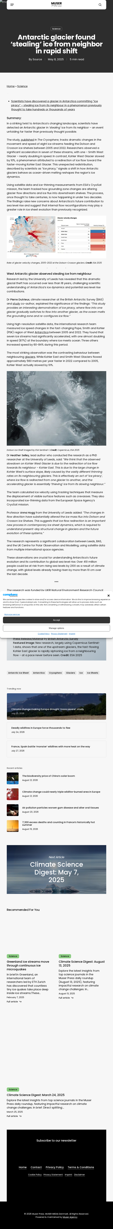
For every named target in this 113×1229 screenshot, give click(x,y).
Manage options (56, 628)
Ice (81, 672)
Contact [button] (36, 1167)
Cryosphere (55, 672)
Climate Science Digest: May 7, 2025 (56, 869)
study (16, 303)
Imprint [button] (68, 1174)
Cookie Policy (44, 634)
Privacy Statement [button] (53, 1174)
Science (56, 28)
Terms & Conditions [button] (81, 1167)
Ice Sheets (92, 672)
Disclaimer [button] (79, 1174)
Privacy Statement (59, 634)
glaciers (30, 357)
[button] (108, 595)
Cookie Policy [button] (35, 1174)
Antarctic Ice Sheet (18, 672)
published (27, 140)
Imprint (72, 634)
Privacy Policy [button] (55, 1167)
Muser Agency (70, 1217)
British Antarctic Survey (63, 639)
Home (11, 86)
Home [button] (23, 1167)
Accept (56, 620)
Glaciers (70, 672)
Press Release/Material (28, 639)
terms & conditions (45, 1156)
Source (37, 59)
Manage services (12, 614)
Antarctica (42, 332)
